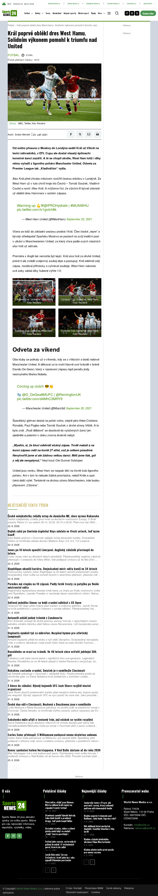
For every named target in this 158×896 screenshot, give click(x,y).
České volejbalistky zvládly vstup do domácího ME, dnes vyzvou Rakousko (53, 516)
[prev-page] (10, 767)
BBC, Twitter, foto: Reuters (31, 123)
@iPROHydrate (56, 205)
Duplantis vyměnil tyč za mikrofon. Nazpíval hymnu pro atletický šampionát (48, 634)
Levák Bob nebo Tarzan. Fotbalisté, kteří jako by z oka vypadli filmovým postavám (59, 857)
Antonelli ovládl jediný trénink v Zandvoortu (35, 618)
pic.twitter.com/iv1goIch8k (36, 209)
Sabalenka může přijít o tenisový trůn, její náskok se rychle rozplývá (50, 719)
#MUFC (47, 394)
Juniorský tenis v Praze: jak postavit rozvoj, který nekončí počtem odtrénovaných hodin (98, 805)
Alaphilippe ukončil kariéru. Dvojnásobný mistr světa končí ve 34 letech (52, 568)
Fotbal (11, 25)
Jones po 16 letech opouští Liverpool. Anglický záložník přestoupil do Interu (51, 551)
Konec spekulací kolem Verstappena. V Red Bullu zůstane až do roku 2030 (54, 750)
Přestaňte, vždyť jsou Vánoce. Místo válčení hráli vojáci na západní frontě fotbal (59, 805)
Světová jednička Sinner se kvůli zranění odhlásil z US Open (44, 602)
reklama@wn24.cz (145, 828)
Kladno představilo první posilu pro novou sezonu (99, 851)
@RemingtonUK (68, 394)
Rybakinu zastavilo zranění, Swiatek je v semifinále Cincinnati (46, 670)
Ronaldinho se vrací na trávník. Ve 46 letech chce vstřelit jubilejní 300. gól (52, 653)
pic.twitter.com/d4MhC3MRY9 (39, 398)
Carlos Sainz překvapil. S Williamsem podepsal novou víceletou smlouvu (52, 734)
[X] (137, 13)
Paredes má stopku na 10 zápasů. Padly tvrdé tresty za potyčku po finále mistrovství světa (53, 585)
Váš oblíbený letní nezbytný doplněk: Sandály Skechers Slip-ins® (99, 828)
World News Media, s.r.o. (30, 888)
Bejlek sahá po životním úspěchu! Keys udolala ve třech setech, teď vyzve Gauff (54, 533)
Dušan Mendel (22, 134)
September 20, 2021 (79, 408)
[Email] (88, 134)
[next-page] (16, 767)
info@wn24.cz (142, 825)
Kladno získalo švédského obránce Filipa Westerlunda (97, 840)
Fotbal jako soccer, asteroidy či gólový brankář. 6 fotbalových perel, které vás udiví (60, 844)
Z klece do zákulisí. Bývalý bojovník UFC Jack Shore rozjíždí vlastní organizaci (49, 687)
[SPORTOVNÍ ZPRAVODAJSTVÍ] (7, 13)
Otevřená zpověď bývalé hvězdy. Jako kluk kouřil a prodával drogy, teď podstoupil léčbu (60, 818)
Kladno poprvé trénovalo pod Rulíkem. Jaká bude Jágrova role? (100, 817)
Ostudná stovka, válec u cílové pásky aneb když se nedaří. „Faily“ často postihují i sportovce (60, 832)
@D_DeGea (31, 394)
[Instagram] (132, 13)
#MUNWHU (80, 205)
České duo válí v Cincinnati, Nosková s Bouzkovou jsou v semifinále (49, 704)
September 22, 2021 (79, 219)
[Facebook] (127, 13)
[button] (116, 13)
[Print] (97, 134)
